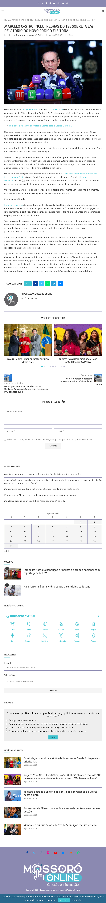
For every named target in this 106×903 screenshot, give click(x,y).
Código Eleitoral (30, 109)
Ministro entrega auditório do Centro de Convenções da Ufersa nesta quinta (41, 489)
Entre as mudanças (13, 205)
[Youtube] (54, 3)
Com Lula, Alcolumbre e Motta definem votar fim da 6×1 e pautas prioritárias (42, 474)
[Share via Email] (60, 283)
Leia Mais (76, 900)
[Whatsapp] (67, 3)
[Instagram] (46, 3)
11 (25, 531)
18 (25, 536)
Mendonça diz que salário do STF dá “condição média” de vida (34, 501)
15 (81, 531)
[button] (8, 345)
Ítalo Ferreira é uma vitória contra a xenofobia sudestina (57, 586)
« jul (6, 551)
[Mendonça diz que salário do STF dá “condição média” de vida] (12, 829)
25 (25, 541)
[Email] (58, 3)
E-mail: (7, 663)
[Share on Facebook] (35, 283)
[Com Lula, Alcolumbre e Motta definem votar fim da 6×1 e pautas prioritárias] (28, 340)
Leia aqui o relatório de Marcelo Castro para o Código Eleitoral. (40, 126)
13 (53, 531)
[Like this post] (29, 283)
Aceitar (63, 900)
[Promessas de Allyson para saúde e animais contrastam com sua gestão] (12, 812)
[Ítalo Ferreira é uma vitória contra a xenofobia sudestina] (12, 590)
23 (95, 536)
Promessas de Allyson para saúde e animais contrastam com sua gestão (40, 495)
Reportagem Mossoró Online (30, 35)
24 (11, 541)
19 (38, 536)
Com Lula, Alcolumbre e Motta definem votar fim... (28, 360)
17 (11, 536)
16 (95, 531)
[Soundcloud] (63, 3)
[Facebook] (38, 3)
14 (67, 531)
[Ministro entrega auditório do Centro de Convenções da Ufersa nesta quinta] (12, 795)
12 (38, 531)
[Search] (103, 11)
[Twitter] (42, 3)
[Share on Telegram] (53, 283)
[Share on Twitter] (41, 283)
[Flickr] (50, 3)
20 (52, 536)
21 (67, 536)
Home (7, 20)
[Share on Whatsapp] (47, 283)
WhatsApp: (9, 675)
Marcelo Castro (55, 109)
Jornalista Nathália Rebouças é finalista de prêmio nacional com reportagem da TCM (62, 571)
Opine (53, 737)
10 (11, 531)
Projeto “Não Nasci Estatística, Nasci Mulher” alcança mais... (78, 360)
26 (38, 541)
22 (81, 536)
